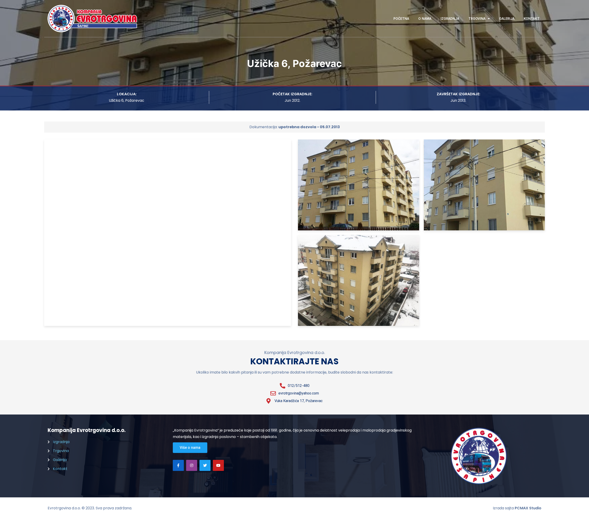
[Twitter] (205, 465)
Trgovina (476, 18)
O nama (424, 18)
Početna (401, 18)
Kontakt (532, 18)
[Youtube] (218, 465)
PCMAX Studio (528, 508)
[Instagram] (191, 465)
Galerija (506, 18)
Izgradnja (450, 18)
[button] (190, 447)
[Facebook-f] (178, 465)
